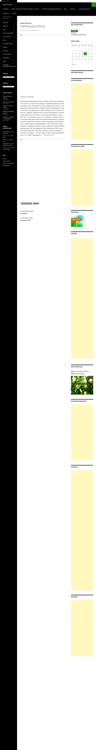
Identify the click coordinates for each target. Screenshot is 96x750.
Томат (36, 203)
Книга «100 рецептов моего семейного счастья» (25, 9)
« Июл (73, 64)
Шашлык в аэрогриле (8, 101)
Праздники (6, 57)
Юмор (4, 61)
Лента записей (6, 161)
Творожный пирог (7, 145)
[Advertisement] (82, 111)
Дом (4, 29)
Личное (5, 47)
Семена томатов (27, 203)
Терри (4, 139)
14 (85, 53)
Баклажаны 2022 (26, 219)
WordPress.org (6, 165)
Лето (30, 23)
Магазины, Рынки (8, 43)
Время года (24, 23)
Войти (4, 158)
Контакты (6, 13)
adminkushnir (34, 30)
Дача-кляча (7, 4)
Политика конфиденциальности (51, 9)
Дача (65, 9)
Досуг (4, 40)
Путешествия (6, 54)
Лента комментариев (8, 163)
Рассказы (5, 50)
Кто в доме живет (8, 33)
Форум (14, 13)
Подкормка (27, 212)
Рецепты (72, 9)
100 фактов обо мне (84, 9)
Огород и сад (7, 36)
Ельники (5, 9)
